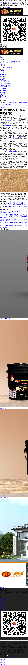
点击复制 (14, 643)
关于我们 (2, 599)
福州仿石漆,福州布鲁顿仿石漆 (8, 2)
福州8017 (2, 587)
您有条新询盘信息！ (7, 7)
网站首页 (2, 58)
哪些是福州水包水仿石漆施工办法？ (15, 204)
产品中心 (2, 603)
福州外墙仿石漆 (4, 82)
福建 (9, 657)
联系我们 (2, 72)
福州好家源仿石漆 (5, 86)
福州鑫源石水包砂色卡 (6, 83)
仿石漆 (21, 203)
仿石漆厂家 (16, 203)
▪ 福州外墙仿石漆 (4, 61)
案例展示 (2, 604)
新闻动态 (2, 601)
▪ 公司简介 (3, 71)
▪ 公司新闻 (3, 67)
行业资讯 (2, 94)
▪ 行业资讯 (9, 67)
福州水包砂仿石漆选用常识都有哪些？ (13, 214)
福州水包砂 (3, 408)
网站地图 (2, 608)
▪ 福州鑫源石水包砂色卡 (16, 61)
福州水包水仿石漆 (5, 85)
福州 (12, 657)
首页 (10, 102)
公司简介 (2, 78)
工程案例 (2, 64)
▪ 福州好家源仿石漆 (12, 62)
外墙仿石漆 (9, 203)
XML (1, 609)
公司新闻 (2, 92)
